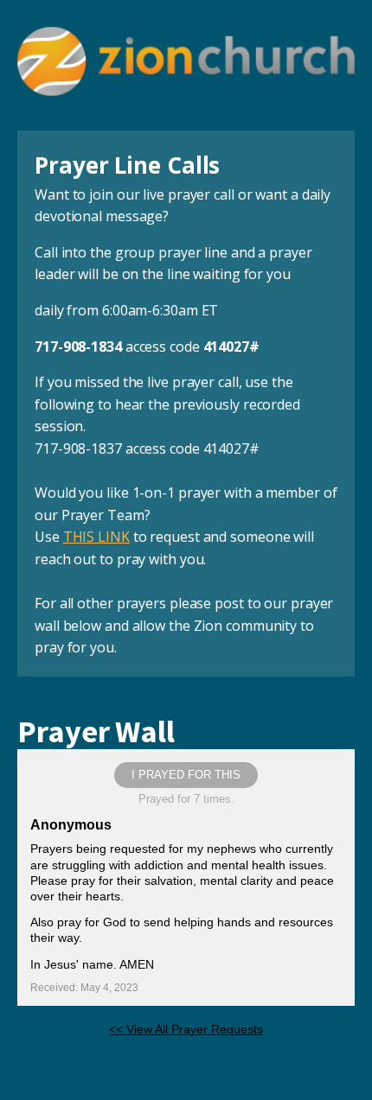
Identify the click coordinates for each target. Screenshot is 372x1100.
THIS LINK (96, 536)
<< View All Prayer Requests (186, 1029)
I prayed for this (186, 774)
